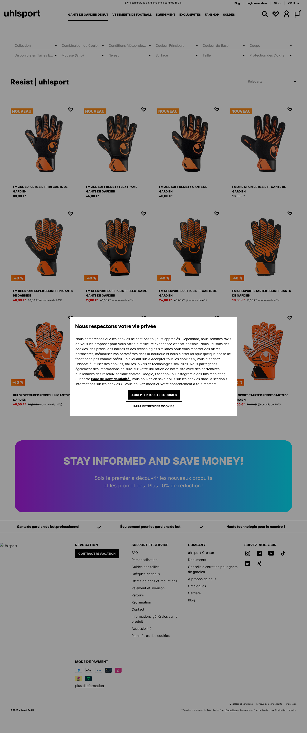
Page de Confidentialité (110, 379)
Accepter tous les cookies (154, 395)
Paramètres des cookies (153, 406)
